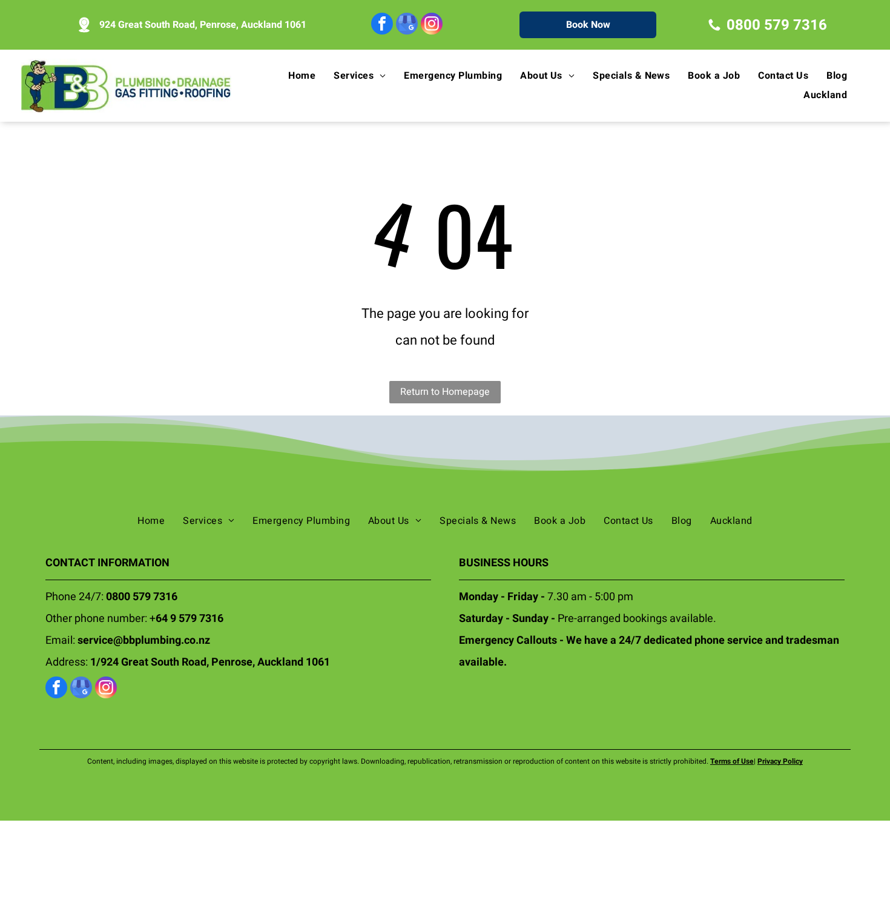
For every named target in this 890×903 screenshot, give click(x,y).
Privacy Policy (780, 761)
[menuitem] (305, 75)
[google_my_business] (407, 25)
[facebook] (382, 25)
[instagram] (432, 25)
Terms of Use (732, 761)
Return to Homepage (445, 392)
